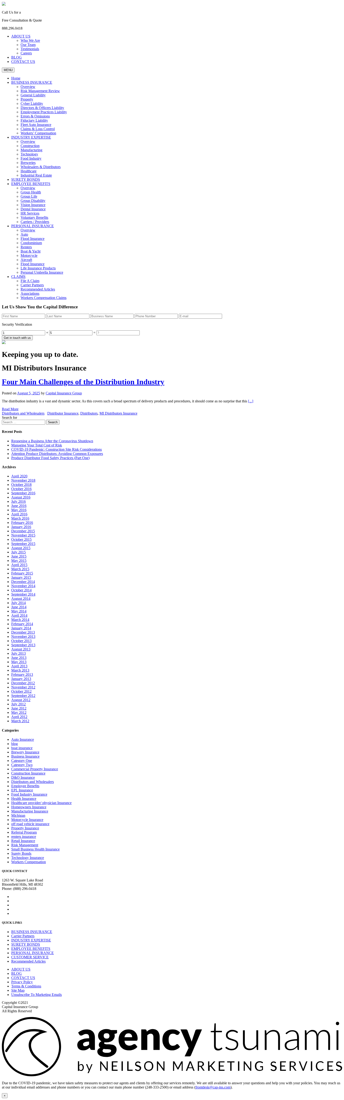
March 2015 (20, 569)
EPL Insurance (22, 790)
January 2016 (21, 527)
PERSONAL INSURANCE (32, 953)
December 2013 (23, 632)
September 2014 (23, 594)
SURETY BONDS (25, 944)
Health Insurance (23, 799)
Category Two (22, 765)
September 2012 (23, 696)
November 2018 (23, 480)
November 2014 (23, 586)
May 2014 (18, 611)
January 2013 (21, 679)
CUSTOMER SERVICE (30, 957)
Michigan (18, 815)
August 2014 (20, 599)
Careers (26, 53)
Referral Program (24, 832)
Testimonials (30, 49)
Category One (21, 761)
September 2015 (23, 544)
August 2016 (20, 497)
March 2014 (20, 620)
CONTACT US (23, 62)
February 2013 (22, 675)
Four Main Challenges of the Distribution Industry (83, 382)
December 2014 (23, 582)
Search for (9, 418)
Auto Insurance (22, 739)
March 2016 (20, 518)
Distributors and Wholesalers (23, 413)
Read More (10, 409)
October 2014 (21, 590)
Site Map (18, 990)
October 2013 (21, 641)
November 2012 (23, 687)
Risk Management (24, 845)
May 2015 (18, 561)
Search (53, 422)
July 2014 (18, 603)
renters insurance (23, 837)
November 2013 (23, 637)
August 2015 (20, 548)
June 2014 (18, 607)
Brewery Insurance (25, 752)
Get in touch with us (17, 338)
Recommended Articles (28, 961)
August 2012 (20, 700)
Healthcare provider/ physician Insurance (41, 803)
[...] (250, 401)
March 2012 (20, 721)
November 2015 (23, 535)
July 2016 (18, 501)
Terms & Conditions (26, 986)
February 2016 (22, 523)
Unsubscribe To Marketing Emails (36, 995)
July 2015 (18, 552)
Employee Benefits (25, 786)
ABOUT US (20, 36)
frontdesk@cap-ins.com (213, 1087)
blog (14, 744)
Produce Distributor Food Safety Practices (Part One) (50, 458)
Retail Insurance (23, 841)
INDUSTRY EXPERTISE (31, 940)
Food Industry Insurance (29, 794)
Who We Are (30, 40)
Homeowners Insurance (28, 807)
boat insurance (22, 748)
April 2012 (19, 717)
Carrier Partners (22, 936)
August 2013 (20, 649)
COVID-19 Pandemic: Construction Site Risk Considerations (56, 449)
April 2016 (19, 514)
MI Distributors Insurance (118, 413)
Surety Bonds (21, 853)
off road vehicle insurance (30, 824)
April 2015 (19, 565)
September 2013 (23, 645)
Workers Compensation (28, 862)
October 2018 (21, 485)
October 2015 (21, 539)
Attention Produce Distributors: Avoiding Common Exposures (57, 454)
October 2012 (21, 691)
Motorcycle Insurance (27, 820)
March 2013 (20, 670)
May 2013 (18, 662)
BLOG (16, 57)
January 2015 (21, 577)
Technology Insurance (27, 858)
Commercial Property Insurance (34, 769)
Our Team (28, 45)
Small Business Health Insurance (35, 849)
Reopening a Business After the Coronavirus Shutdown (52, 441)
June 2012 (18, 708)
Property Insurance (25, 828)
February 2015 (22, 573)
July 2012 (18, 704)
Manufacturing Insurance (29, 811)
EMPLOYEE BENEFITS (30, 949)
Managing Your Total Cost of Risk (36, 445)
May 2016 (18, 510)
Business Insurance (25, 756)
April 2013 (19, 666)
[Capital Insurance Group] (4, 4)
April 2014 (19, 615)
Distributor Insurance (62, 413)
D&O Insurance (23, 777)
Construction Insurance (28, 773)
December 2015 (23, 531)
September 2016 (23, 493)
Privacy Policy (22, 982)
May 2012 (18, 712)
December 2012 (23, 683)
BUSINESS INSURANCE (31, 932)
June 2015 (18, 556)
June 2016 (18, 506)
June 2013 (18, 658)
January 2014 (21, 628)
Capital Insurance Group (64, 393)
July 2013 (18, 653)
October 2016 (21, 489)
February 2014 (22, 624)
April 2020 (19, 476)
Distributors (89, 413)
